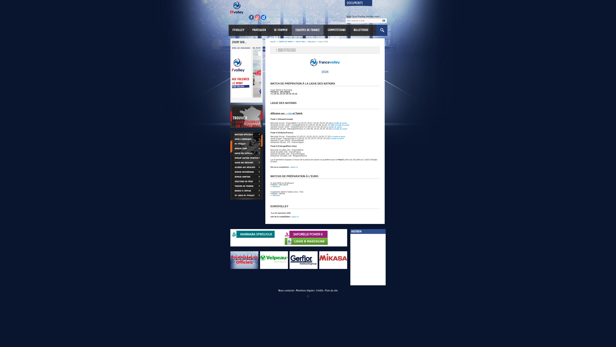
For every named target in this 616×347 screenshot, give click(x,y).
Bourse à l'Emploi (243, 191)
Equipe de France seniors (287, 49)
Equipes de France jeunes (287, 51)
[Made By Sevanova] (308, 294)
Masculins (312, 42)
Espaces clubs (241, 148)
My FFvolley (240, 144)
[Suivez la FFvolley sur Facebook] (252, 19)
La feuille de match (338, 137)
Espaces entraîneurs (244, 172)
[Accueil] (285, 8)
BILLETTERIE (361, 30)
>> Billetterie (275, 187)
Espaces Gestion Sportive (246, 158)
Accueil (272, 42)
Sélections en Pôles (244, 181)
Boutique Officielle (244, 134)
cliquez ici (294, 167)
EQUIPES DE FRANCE (307, 30)
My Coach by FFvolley (245, 195)
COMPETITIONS (337, 30)
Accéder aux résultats (245, 167)
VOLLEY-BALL (300, 42)
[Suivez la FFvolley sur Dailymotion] (263, 19)
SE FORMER (280, 30)
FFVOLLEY (238, 30)
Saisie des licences (243, 153)
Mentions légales (305, 290)
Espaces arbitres (242, 177)
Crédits (319, 290)
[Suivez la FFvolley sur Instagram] (258, 19)
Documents (355, 3)
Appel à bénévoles (243, 139)
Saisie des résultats (244, 162)
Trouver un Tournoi (244, 186)
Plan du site (331, 290)
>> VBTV (289, 113)
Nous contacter (286, 290)
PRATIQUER (259, 30)
